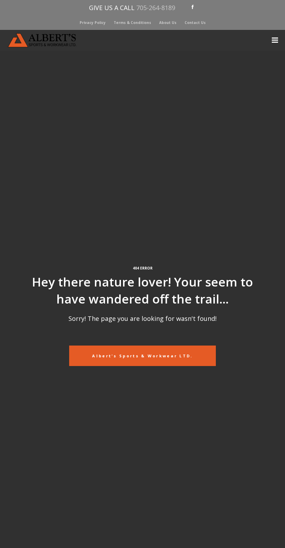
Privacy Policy (93, 22)
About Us (168, 22)
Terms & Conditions (132, 22)
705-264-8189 (155, 7)
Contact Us (195, 22)
